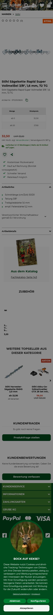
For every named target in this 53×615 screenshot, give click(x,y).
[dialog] (26, 307)
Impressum (36, 594)
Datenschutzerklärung (21, 594)
